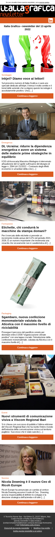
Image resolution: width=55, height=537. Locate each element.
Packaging (6, 313)
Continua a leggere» (27, 96)
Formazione (7, 224)
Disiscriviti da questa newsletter (16, 528)
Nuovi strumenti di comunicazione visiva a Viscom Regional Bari (27, 418)
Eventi (4, 412)
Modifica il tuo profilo (42, 528)
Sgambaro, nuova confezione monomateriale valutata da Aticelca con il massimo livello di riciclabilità (26, 322)
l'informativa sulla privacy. (30, 525)
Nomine (5, 478)
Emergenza (7, 142)
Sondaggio (7, 75)
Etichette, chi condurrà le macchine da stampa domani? (24, 229)
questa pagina (44, 2)
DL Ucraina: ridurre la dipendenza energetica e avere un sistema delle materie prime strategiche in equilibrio (27, 151)
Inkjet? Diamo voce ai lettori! (23, 78)
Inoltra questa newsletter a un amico (27, 531)
